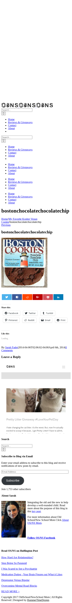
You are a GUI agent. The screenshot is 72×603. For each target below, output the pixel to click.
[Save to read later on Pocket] (48, 297)
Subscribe (12, 480)
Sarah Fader (11, 347)
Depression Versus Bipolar (15, 580)
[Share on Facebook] (17, 297)
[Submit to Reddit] (27, 297)
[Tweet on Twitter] (7, 297)
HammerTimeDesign (38, 600)
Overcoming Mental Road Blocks (19, 585)
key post (36, 511)
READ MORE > (10, 591)
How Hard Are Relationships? (17, 557)
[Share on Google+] (38, 297)
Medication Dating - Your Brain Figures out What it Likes (31, 574)
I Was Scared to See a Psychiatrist (19, 568)
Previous (6, 225)
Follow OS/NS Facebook (41, 537)
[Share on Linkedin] (58, 297)
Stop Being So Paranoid (14, 563)
